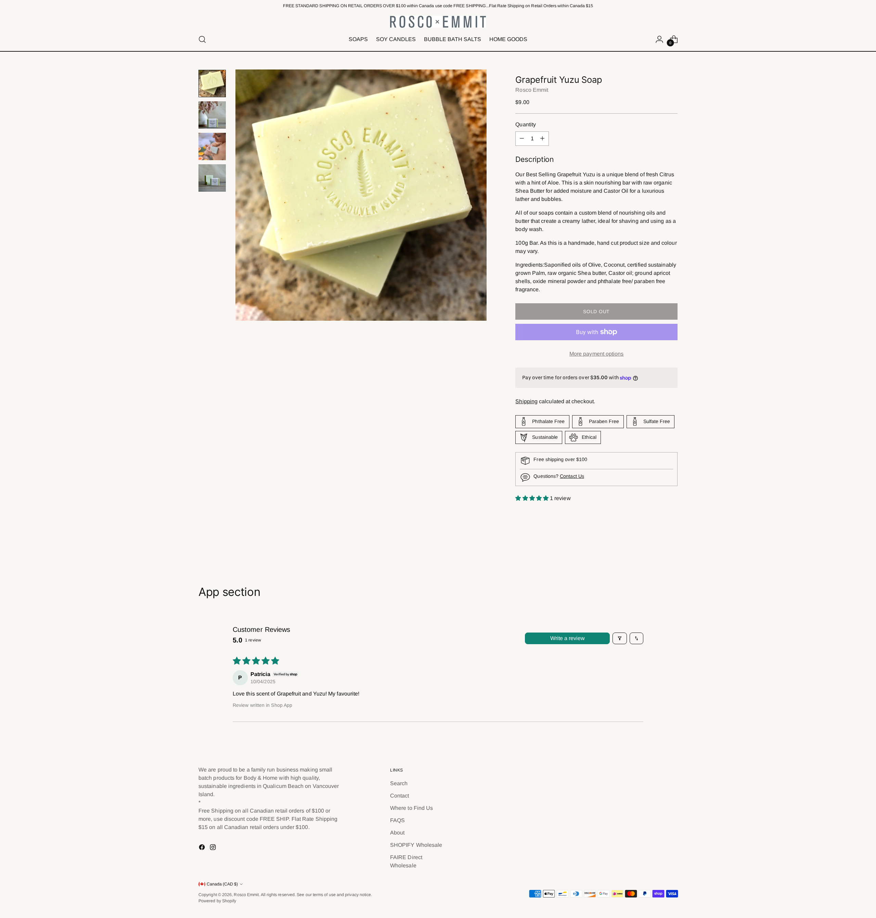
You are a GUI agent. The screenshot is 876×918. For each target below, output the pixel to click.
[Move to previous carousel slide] (656, 548)
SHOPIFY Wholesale (416, 845)
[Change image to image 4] (212, 178)
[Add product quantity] (542, 138)
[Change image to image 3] (212, 146)
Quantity (525, 124)
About (397, 833)
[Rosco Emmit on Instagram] (213, 848)
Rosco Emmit (531, 90)
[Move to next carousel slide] (672, 548)
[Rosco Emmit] (438, 22)
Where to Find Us (411, 808)
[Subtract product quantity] (522, 138)
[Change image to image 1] (212, 83)
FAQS (397, 820)
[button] (532, 498)
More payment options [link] (596, 354)
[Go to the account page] (659, 39)
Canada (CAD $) (222, 884)
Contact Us (572, 476)
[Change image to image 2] (212, 115)
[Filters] (620, 638)
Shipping (526, 401)
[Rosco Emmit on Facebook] (202, 848)
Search (399, 783)
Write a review (567, 638)
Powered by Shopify (217, 900)
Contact (399, 796)
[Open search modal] (202, 39)
